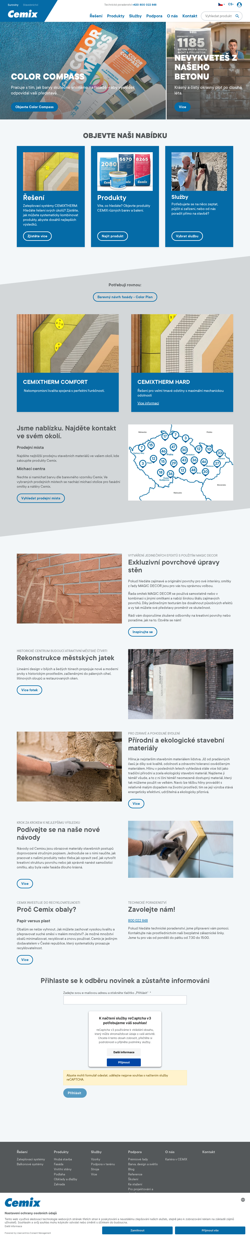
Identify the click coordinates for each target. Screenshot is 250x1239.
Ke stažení (135, 1184)
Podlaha (59, 1174)
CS (230, 4)
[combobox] (222, 16)
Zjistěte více (37, 236)
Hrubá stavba (63, 1159)
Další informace (123, 1052)
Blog (131, 1169)
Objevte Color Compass (34, 107)
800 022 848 (138, 920)
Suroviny (13, 5)
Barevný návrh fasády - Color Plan (125, 297)
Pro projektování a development (140, 1191)
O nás (172, 16)
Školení (133, 1179)
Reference (135, 1174)
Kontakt (189, 16)
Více (182, 107)
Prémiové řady (138, 1159)
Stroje (95, 1169)
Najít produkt (112, 236)
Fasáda (58, 1164)
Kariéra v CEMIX (176, 1159)
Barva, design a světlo (143, 1164)
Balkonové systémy (30, 1164)
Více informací (148, 403)
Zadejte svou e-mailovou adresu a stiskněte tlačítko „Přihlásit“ (107, 993)
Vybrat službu (187, 236)
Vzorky (95, 1159)
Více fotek (29, 690)
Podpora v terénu (103, 1164)
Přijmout (124, 1062)
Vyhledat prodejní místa (40, 498)
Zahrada (59, 1184)
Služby (135, 16)
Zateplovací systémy (31, 1159)
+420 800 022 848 (144, 5)
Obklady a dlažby (65, 1179)
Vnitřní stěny (62, 1169)
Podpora (154, 16)
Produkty (115, 16)
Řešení (96, 16)
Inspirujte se (143, 632)
